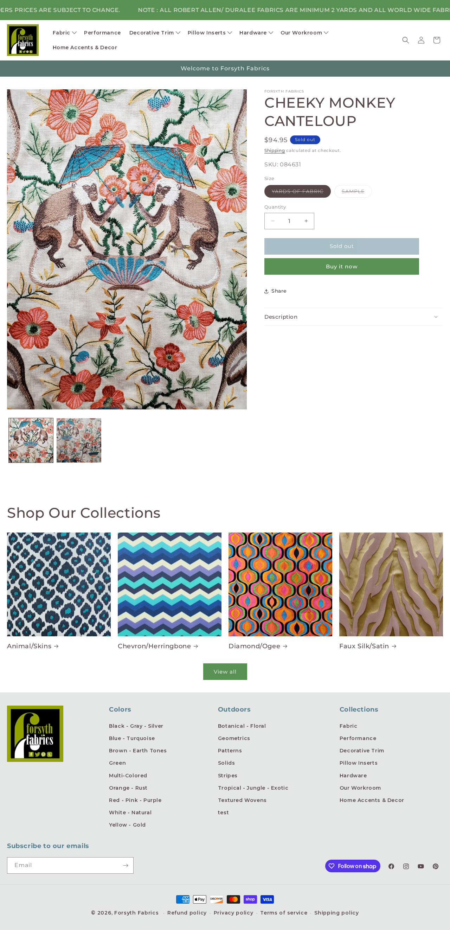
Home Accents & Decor (372, 800)
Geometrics (234, 738)
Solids (226, 763)
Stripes (228, 775)
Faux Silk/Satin (364, 646)
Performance (358, 738)
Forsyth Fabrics (137, 913)
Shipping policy (336, 913)
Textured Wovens (242, 800)
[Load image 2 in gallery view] (79, 440)
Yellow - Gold (127, 825)
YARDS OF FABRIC (301, 193)
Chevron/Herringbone (154, 646)
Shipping (274, 150)
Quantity (275, 207)
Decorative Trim (362, 750)
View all (225, 671)
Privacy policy (233, 913)
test (223, 812)
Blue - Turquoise (132, 738)
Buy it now (342, 266)
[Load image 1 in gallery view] (31, 440)
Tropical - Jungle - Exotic (253, 788)
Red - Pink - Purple (135, 800)
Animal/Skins (29, 646)
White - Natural (130, 812)
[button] (64, 32)
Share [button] (279, 291)
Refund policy (187, 913)
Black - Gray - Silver (136, 726)
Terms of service (283, 913)
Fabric (349, 726)
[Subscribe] (125, 865)
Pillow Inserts (359, 763)
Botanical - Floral (242, 726)
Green (117, 763)
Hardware (353, 775)
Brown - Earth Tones (138, 750)
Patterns (230, 750)
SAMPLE (357, 193)
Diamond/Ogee (254, 646)
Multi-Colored (128, 775)
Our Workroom (360, 788)
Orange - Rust (128, 788)
